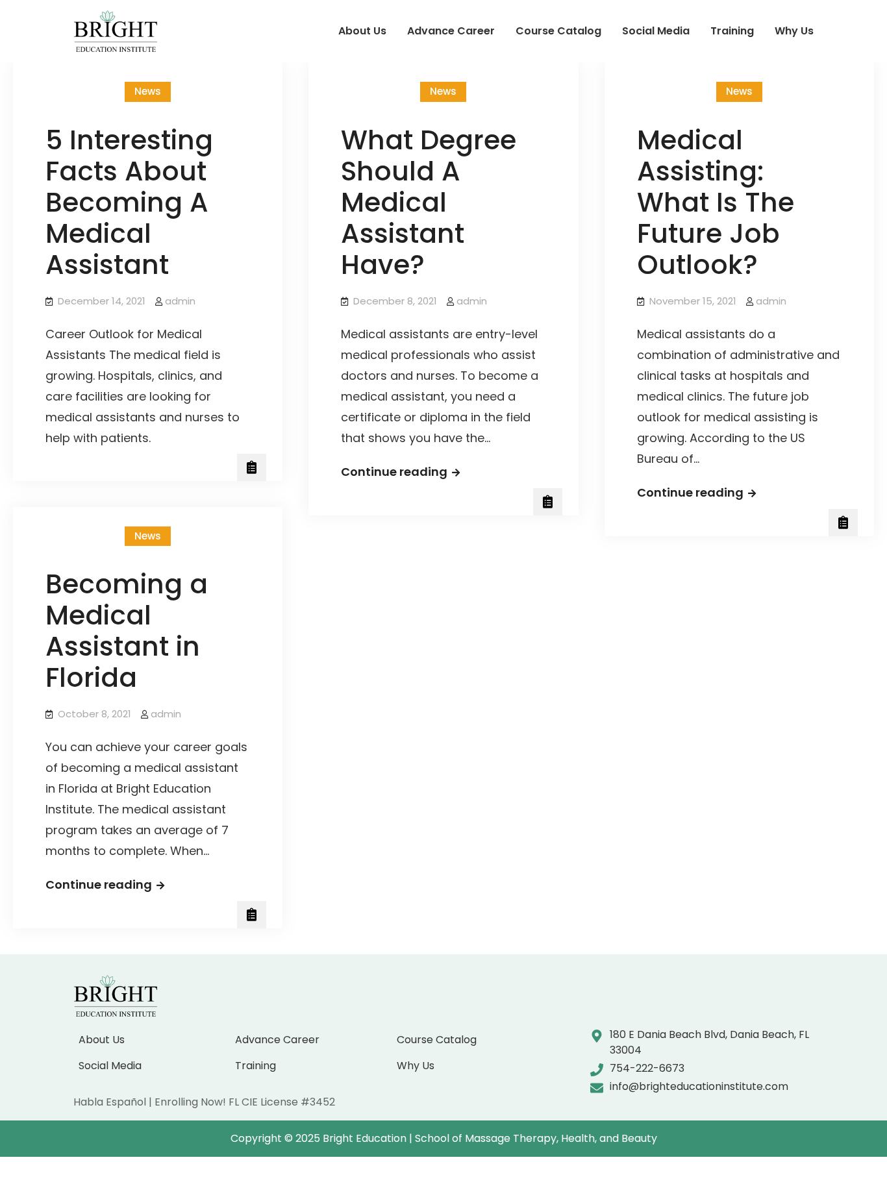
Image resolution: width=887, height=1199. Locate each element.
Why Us (794, 30)
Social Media (656, 30)
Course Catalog (558, 30)
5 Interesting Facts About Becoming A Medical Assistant (129, 202)
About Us (362, 30)
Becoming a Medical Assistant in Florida (126, 630)
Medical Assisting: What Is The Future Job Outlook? (715, 202)
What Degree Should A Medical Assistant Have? (428, 202)
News (147, 91)
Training (732, 30)
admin (180, 301)
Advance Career (451, 30)
